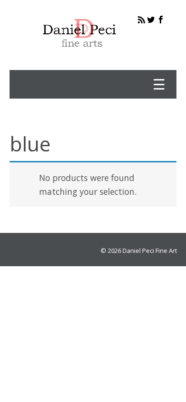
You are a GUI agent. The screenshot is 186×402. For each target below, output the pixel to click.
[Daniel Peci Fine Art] (80, 54)
